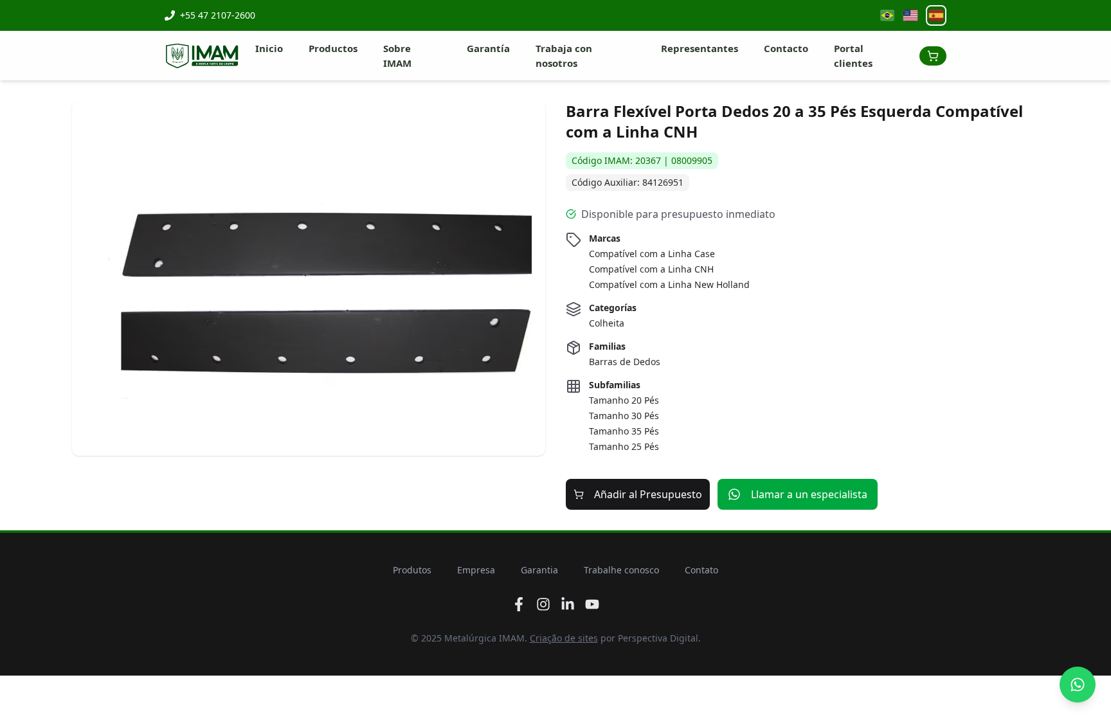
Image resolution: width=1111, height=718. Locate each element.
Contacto (786, 48)
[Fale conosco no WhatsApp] (1078, 685)
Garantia (539, 570)
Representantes (699, 48)
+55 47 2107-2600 (217, 15)
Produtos (412, 570)
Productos (333, 48)
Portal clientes (853, 55)
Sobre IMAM (397, 55)
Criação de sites (564, 638)
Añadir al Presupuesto (648, 494)
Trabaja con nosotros (564, 55)
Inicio (269, 48)
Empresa (476, 570)
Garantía (488, 48)
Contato (701, 570)
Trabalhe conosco (621, 570)
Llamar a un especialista (809, 494)
